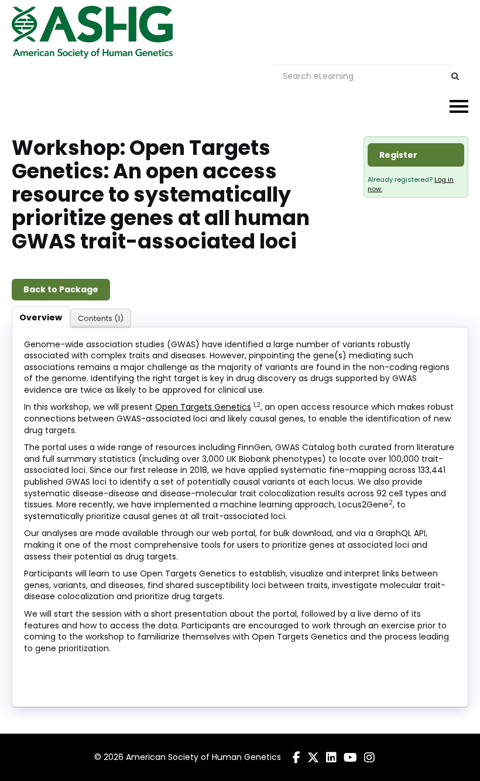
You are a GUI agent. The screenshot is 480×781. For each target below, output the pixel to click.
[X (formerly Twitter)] (313, 757)
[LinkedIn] (331, 757)
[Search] (455, 76)
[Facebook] (296, 757)
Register (398, 155)
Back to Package (60, 289)
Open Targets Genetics (203, 407)
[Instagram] (369, 757)
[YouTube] (350, 757)
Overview (40, 317)
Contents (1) (101, 318)
